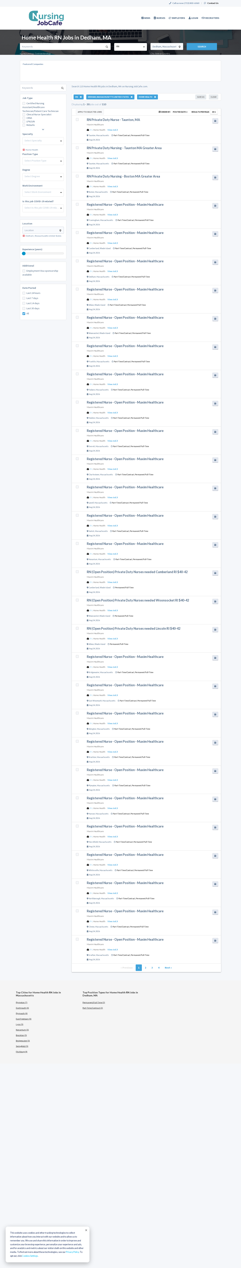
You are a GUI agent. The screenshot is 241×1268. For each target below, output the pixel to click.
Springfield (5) (22, 1046)
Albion (91, 305)
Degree (26, 169)
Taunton (92, 135)
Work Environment (32, 185)
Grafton (92, 955)
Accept (86, 1230)
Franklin (92, 361)
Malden (92, 418)
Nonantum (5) (22, 1029)
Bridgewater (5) (23, 1040)
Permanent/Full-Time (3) (94, 1002)
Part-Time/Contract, (122, 135)
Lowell (91, 503)
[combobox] (130, 47)
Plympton (92, 785)
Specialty (27, 134)
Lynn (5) (19, 1024)
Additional (28, 265)
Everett (92, 446)
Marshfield (93, 842)
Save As (200, 97)
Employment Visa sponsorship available (40, 272)
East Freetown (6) (23, 1019)
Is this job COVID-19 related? (38, 201)
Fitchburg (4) (21, 1051)
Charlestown (94, 474)
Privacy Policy (72, 1252)
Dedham (92, 277)
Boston (91, 192)
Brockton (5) (21, 1035)
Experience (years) (32, 249)
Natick (91, 531)
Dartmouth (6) (22, 1008)
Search (202, 46)
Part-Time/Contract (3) (93, 1008)
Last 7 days (32, 298)
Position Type (30, 154)
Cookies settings (30, 1256)
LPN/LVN (30, 121)
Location (27, 223)
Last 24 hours (33, 293)
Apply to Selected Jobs (90, 112)
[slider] (24, 253)
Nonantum (93, 559)
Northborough (94, 898)
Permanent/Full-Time (140, 135)
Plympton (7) (21, 1002)
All (27, 313)
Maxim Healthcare (95, 124)
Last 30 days (33, 308)
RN (91, 130)
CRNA (29, 118)
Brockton (92, 757)
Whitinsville (94, 870)
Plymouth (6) (22, 1013)
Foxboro (92, 390)
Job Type (27, 98)
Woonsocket (94, 333)
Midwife (30, 125)
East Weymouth (95, 701)
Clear (213, 97)
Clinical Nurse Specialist (38, 114)
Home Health (99, 130)
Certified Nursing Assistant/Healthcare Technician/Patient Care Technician (40, 107)
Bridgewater (94, 672)
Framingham (94, 220)
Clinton (92, 927)
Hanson (92, 814)
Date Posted (29, 287)
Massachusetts (102, 135)
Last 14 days (33, 303)
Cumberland (94, 248)
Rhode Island (105, 248)
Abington (92, 729)
